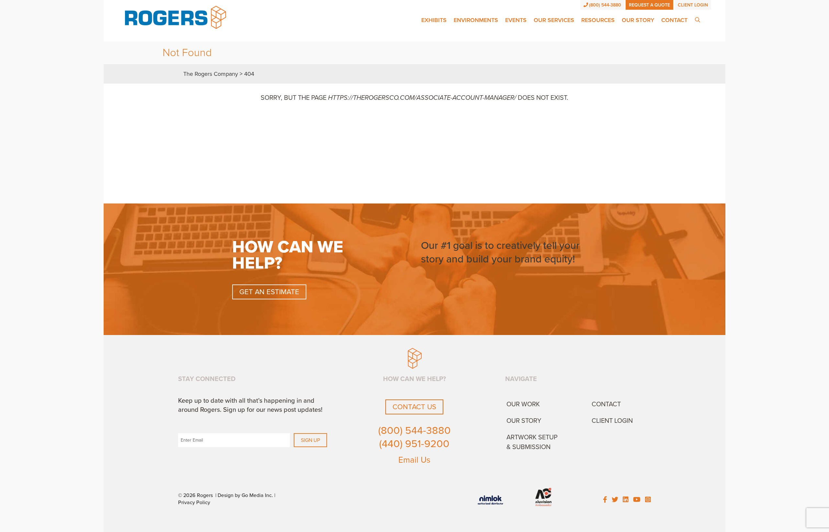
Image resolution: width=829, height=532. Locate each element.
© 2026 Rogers (195, 495)
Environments (476, 20)
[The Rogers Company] (175, 16)
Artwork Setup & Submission (532, 442)
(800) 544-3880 (605, 5)
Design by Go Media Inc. (245, 495)
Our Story (638, 20)
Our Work (523, 404)
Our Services (554, 20)
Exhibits (434, 20)
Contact (674, 20)
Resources (598, 20)
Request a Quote (649, 5)
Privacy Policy (194, 502)
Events (516, 20)
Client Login (693, 5)
